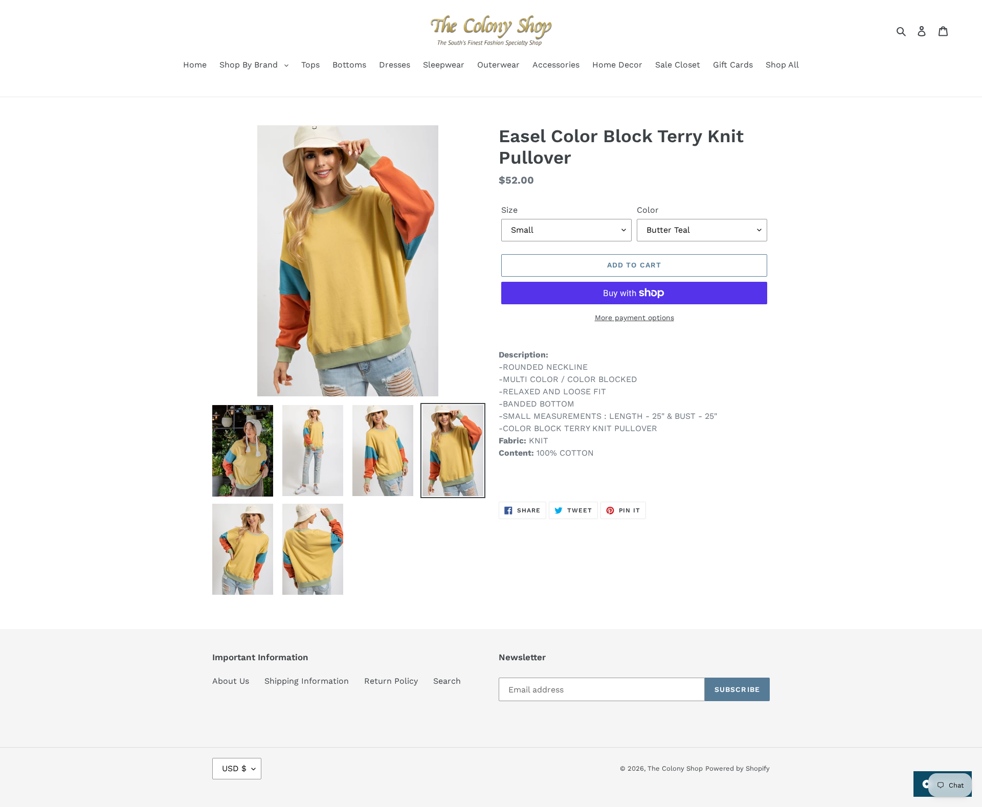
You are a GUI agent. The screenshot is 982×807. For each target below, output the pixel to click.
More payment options (634, 317)
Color (648, 210)
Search (447, 681)
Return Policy (391, 681)
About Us (230, 681)
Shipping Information (306, 681)
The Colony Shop (675, 768)
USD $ (234, 768)
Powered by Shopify (737, 768)
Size (509, 210)
